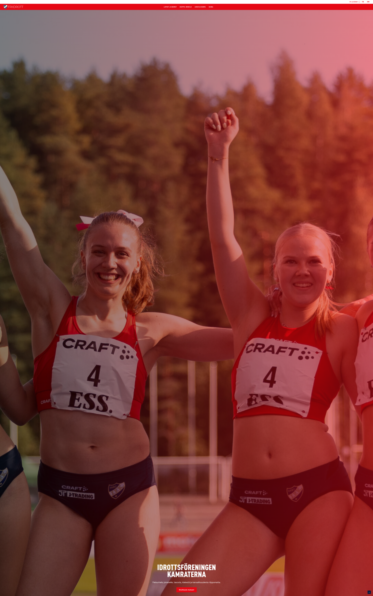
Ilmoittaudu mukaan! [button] (186, 590)
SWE (368, 2)
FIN (363, 2)
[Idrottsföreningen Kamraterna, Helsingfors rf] (13, 7)
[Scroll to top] (369, 592)
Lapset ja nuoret (170, 7)
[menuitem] (355, 1)
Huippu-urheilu (186, 7)
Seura (211, 7)
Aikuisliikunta (200, 7)
